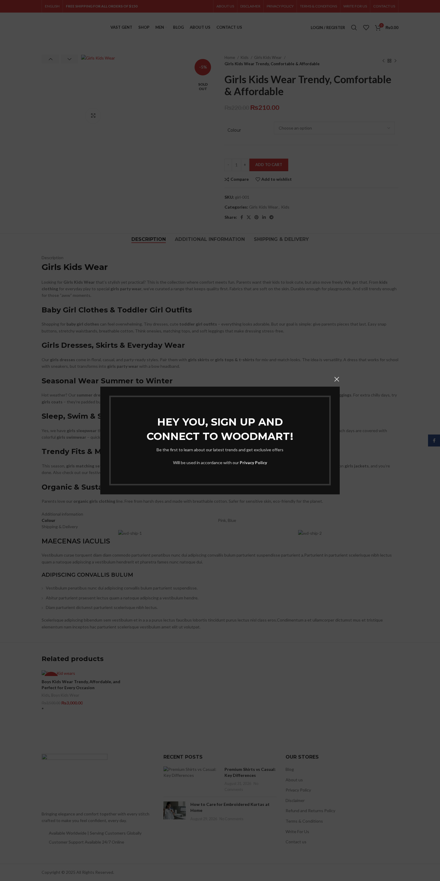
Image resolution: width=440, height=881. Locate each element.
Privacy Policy (253, 462)
